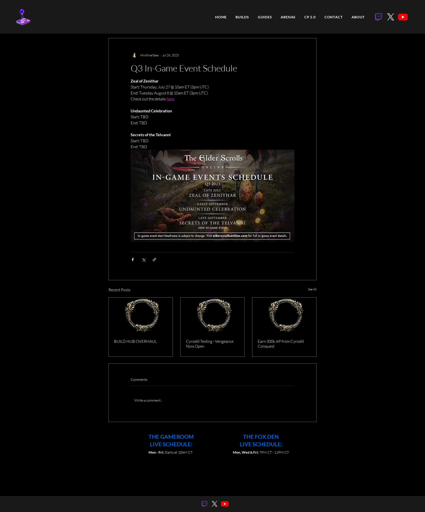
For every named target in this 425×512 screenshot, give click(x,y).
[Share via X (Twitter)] (143, 259)
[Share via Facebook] (133, 259)
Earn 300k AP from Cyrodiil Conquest (281, 344)
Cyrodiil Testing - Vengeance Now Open (210, 344)
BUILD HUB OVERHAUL (135, 341)
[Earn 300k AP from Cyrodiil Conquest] (284, 315)
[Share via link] (154, 259)
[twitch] (378, 17)
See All (312, 289)
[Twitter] (391, 17)
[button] (266, 17)
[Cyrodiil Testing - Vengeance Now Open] (213, 315)
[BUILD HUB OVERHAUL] (141, 315)
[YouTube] (403, 17)
